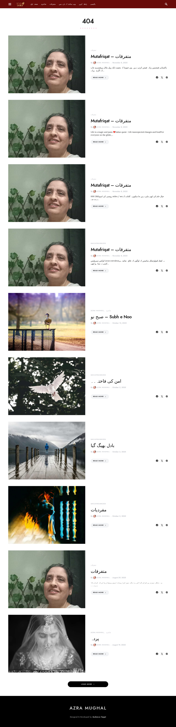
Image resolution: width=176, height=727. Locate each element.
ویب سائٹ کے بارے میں (67, 4)
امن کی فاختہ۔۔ (106, 381)
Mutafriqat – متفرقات (111, 56)
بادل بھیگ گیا (102, 445)
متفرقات (53, 4)
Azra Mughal (103, 63)
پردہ (95, 639)
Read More (98, 77)
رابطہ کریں (83, 4)
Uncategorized (98, 243)
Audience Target (99, 717)
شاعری (43, 4)
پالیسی (92, 4)
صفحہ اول (34, 4)
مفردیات (98, 510)
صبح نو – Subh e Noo (111, 317)
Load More (86, 684)
